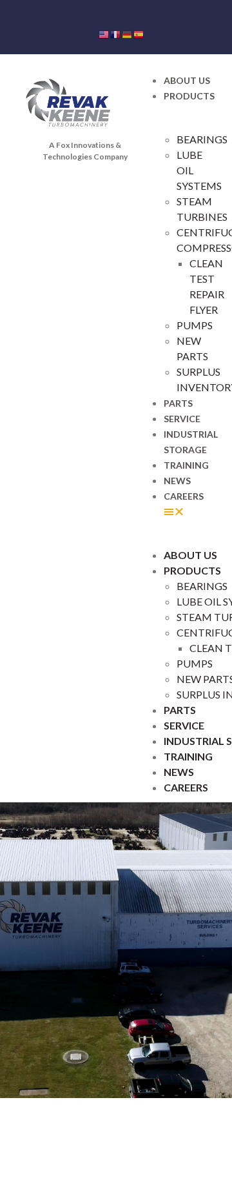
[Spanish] (139, 33)
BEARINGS (202, 139)
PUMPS (195, 325)
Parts (178, 403)
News (177, 480)
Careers (184, 496)
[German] (127, 33)
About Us (187, 80)
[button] (188, 511)
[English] (104, 33)
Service (182, 418)
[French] (116, 33)
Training (186, 465)
